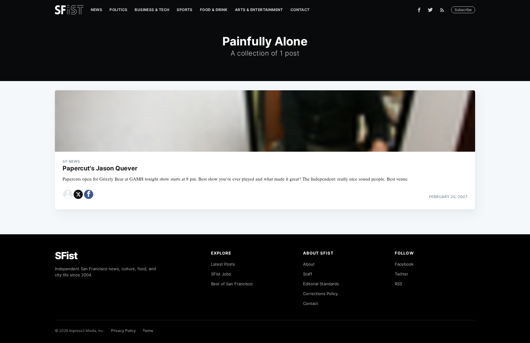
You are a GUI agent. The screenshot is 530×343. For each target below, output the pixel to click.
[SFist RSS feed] (443, 10)
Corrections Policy (320, 293)
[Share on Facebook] (88, 194)
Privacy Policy (123, 330)
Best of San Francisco (232, 283)
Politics (118, 9)
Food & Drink (214, 9)
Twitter (401, 273)
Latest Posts (223, 264)
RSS (398, 283)
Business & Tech (152, 9)
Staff (307, 273)
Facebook (404, 264)
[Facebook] (419, 10)
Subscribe (463, 9)
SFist (66, 256)
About (309, 264)
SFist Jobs (221, 273)
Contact (300, 9)
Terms (148, 330)
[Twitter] (430, 10)
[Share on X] (78, 194)
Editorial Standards (321, 283)
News (96, 9)
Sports (184, 9)
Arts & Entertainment (259, 9)
